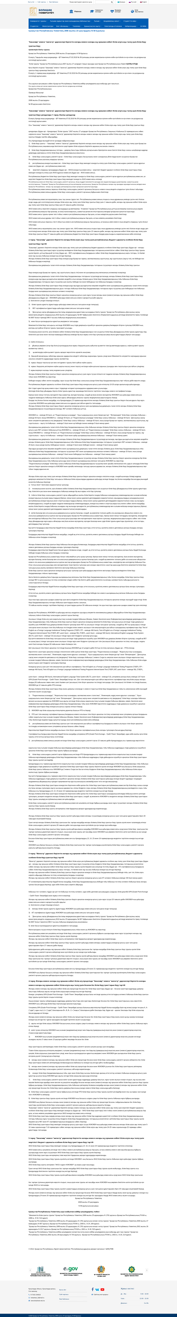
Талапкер (76, 26)
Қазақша (122, 2)
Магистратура (47, 26)
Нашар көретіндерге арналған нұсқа (81, 2)
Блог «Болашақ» (62, 26)
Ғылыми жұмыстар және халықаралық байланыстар (70, 21)
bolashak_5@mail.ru (37, 1297)
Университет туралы (38, 21)
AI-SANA (143, 26)
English (144, 2)
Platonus (77, 11)
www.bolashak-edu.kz (38, 1300)
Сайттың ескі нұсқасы (101, 1294)
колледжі (98, 11)
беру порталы (139, 11)
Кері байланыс (53, 2)
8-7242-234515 (36, 1295)
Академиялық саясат (111, 21)
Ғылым (96, 21)
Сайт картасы (42, 2)
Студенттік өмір (130, 21)
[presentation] (30, 1270)
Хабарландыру (130, 26)
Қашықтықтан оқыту (92, 26)
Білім (136, 10)
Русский (133, 2)
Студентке (34, 26)
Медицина (118, 10)
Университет (99, 10)
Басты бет (31, 2)
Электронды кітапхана (113, 26)
